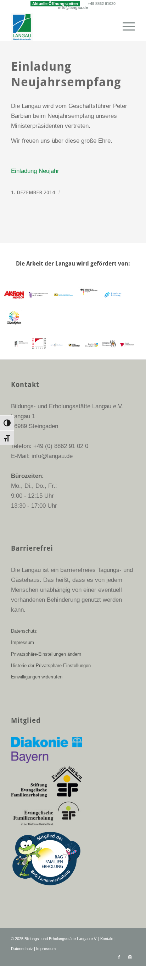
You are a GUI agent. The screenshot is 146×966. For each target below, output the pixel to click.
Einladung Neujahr (35, 171)
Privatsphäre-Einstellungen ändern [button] (46, 654)
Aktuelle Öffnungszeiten (55, 3)
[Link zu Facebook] (119, 957)
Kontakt (106, 939)
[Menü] (125, 26)
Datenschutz (24, 631)
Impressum (22, 642)
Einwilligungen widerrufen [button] (36, 677)
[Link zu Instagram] (129, 957)
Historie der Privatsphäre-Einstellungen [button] (51, 665)
